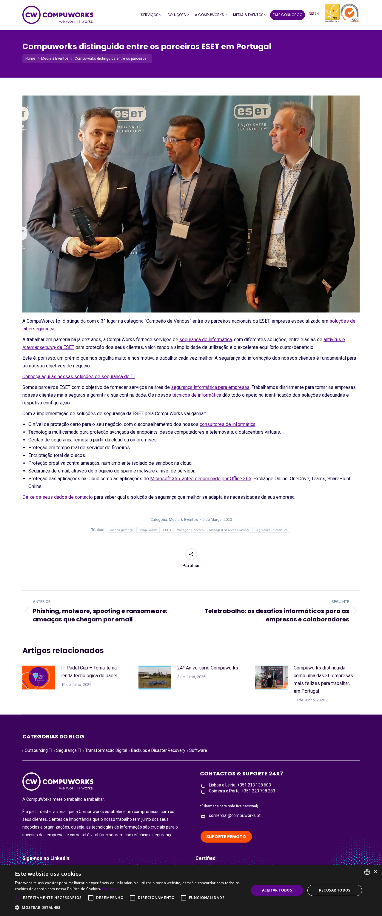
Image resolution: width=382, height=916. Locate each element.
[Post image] (38, 677)
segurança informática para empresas (210, 387)
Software (198, 750)
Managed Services (190, 530)
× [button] (375, 872)
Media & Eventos (183, 519)
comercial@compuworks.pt (235, 815)
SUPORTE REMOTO (226, 837)
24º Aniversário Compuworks (207, 668)
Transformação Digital (106, 750)
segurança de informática (205, 339)
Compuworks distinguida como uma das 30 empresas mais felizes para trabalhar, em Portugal (323, 679)
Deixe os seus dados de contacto (57, 497)
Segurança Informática (271, 530)
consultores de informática (227, 424)
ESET (167, 530)
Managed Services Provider (229, 530)
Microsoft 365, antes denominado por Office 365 (200, 478)
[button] (128, 908)
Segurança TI (68, 750)
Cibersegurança (121, 530)
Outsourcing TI (38, 750)
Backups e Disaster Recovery (158, 750)
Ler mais (109, 888)
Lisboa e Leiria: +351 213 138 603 (240, 785)
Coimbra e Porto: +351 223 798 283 (242, 791)
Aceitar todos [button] (277, 890)
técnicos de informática (196, 395)
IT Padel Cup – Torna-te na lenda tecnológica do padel (89, 671)
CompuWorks (148, 530)
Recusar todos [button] (335, 890)
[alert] (191, 890)
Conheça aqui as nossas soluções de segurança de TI (78, 376)
